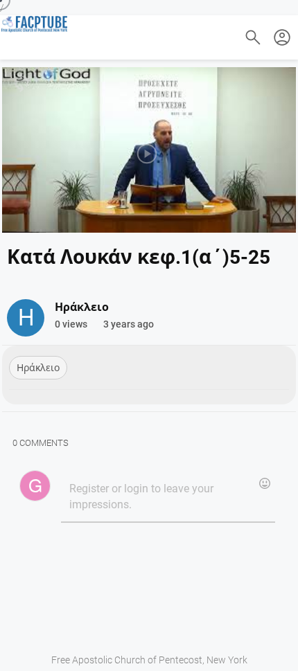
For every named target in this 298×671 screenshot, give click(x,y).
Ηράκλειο (38, 367)
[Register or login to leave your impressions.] (167, 497)
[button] (282, 37)
